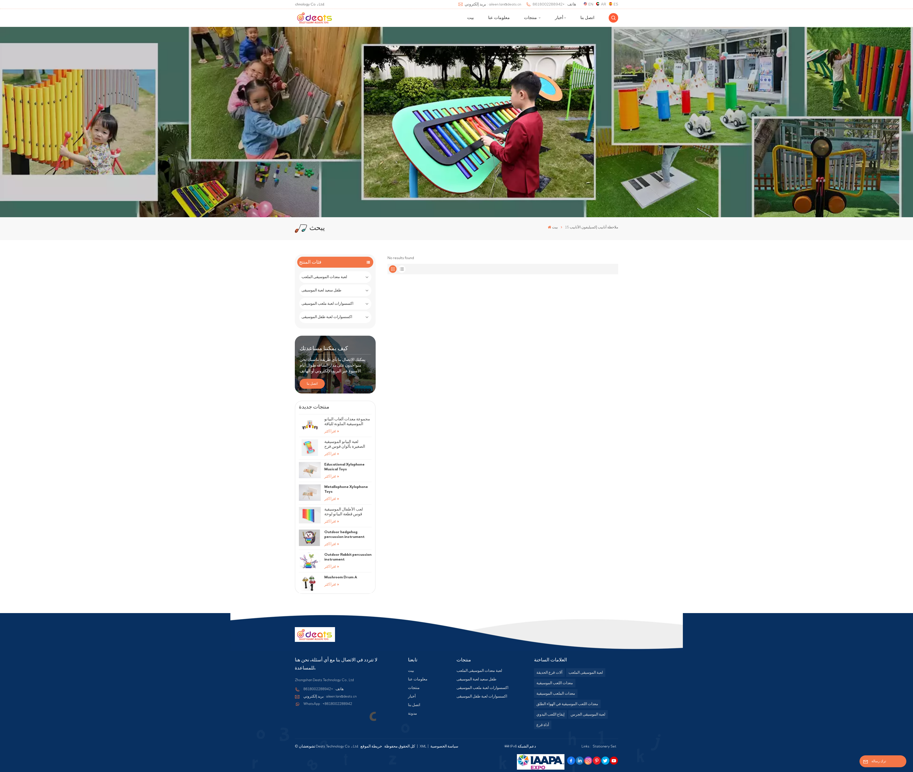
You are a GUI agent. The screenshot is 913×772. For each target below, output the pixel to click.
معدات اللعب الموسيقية (554, 683)
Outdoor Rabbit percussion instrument (348, 556)
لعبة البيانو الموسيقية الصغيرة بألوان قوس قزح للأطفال (344, 444)
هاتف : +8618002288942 (323, 689)
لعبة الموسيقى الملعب (585, 672)
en (590, 4)
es (616, 4)
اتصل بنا (587, 17)
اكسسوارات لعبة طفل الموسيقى (326, 317)
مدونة (412, 713)
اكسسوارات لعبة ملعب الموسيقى (327, 303)
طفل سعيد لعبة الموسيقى (321, 290)
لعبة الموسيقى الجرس (588, 714)
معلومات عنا (499, 17)
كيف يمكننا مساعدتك (324, 348)
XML (423, 746)
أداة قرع (542, 725)
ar (603, 4)
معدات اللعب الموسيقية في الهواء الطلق (567, 704)
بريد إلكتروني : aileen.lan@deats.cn (330, 696)
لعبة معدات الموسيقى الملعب (324, 277)
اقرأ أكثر (330, 431)
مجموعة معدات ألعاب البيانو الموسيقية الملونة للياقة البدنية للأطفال (347, 421)
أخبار (559, 17)
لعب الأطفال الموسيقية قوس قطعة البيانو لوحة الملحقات (343, 511)
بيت (470, 17)
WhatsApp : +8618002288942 (327, 704)
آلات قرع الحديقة (549, 672)
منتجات (531, 17)
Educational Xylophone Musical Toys (344, 466)
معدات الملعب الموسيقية (555, 693)
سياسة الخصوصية (444, 746)
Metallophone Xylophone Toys (346, 489)
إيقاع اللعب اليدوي (550, 714)
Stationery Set (604, 746)
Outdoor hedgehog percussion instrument (344, 534)
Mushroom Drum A (340, 577)
